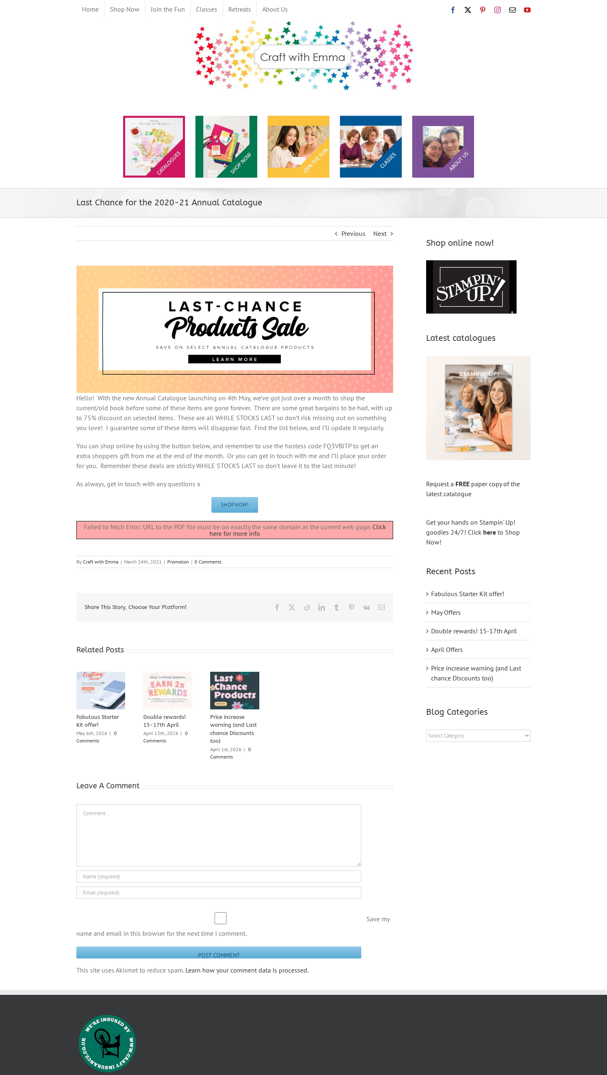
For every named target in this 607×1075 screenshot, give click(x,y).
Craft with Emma (101, 562)
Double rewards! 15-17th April (474, 631)
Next (379, 233)
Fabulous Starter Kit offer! (467, 594)
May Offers (446, 612)
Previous (353, 233)
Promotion (178, 562)
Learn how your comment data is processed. (246, 970)
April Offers (447, 649)
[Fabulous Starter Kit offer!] (100, 676)
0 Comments (207, 562)
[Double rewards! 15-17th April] (167, 676)
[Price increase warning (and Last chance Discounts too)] (234, 676)
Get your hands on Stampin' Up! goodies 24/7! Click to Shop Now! (473, 532)
